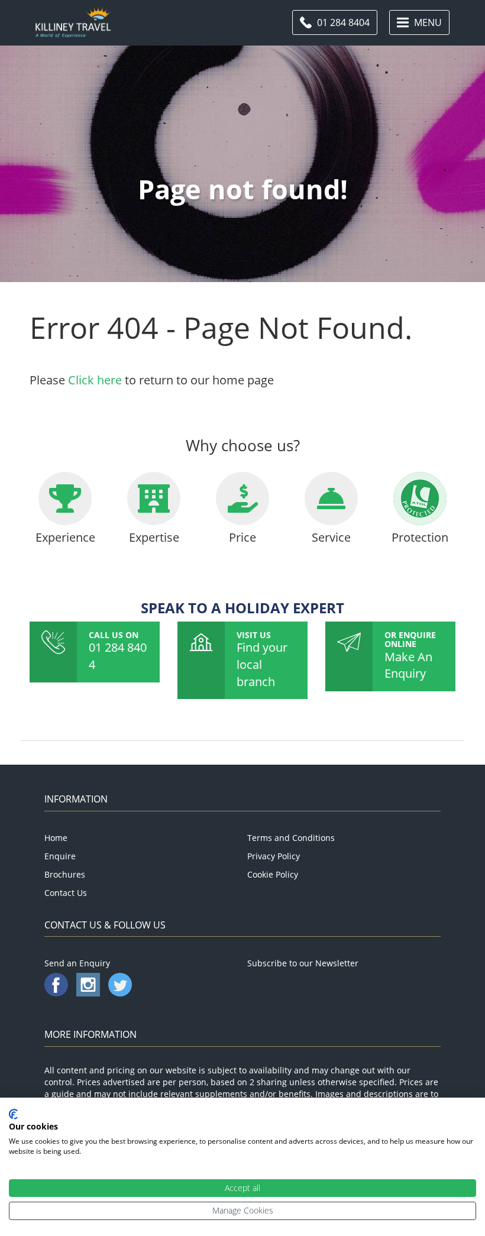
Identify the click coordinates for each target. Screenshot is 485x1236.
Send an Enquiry (77, 963)
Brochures (64, 874)
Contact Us (65, 892)
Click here (95, 380)
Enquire (60, 856)
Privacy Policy (273, 856)
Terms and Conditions (291, 837)
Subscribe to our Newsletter (302, 963)
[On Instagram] (89, 993)
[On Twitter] (120, 993)
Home (55, 837)
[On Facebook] (57, 993)
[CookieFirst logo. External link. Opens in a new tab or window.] (13, 1114)
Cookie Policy (272, 874)
